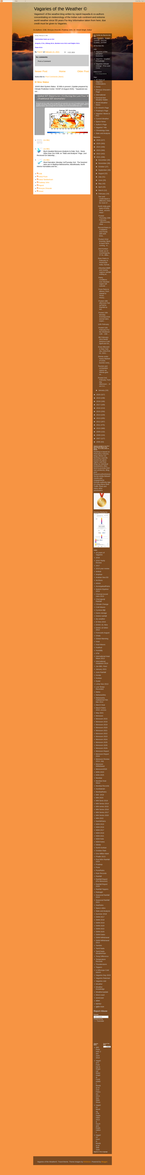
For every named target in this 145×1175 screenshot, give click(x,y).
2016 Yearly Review (100, 562)
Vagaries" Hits (101, 127)
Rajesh (41, 185)
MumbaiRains (101, 792)
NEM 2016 (100, 827)
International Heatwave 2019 (102, 662)
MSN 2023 (100, 772)
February (102, 194)
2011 (98, 425)
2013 (98, 418)
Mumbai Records (102, 786)
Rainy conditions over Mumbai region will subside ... (103, 282)
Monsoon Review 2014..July (102, 760)
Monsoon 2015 (101, 719)
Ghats (98, 636)
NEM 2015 (100, 824)
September (102, 170)
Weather (99, 984)
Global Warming (102, 639)
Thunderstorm (101, 964)
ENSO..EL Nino (102, 625)
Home (62, 71)
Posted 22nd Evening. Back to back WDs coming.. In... (104, 242)
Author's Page (101, 125)
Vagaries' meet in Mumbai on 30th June (98, 1142)
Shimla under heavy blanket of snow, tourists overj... (104, 360)
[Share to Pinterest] (74, 52)
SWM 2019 (100, 923)
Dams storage (101, 613)
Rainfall (99, 876)
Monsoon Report (102, 751)
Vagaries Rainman (103, 978)
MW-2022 (99, 818)
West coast (100, 995)
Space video (101, 908)
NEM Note (100, 839)
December (102, 160)
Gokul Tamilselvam (45, 180)
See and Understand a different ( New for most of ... (104, 200)
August (101, 173)
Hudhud (99, 647)
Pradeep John (43, 182)
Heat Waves (100, 645)
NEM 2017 (100, 830)
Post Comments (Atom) (54, 77)
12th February (103, 324)
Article (98, 583)
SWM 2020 (100, 926)
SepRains (99, 905)
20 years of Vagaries (100, 554)
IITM (97, 653)
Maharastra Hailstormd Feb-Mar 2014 (102, 700)
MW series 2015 (102, 806)
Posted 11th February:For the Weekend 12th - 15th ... (104, 331)
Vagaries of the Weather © (60, 8)
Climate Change (102, 604)
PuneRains (100, 870)
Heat (98, 642)
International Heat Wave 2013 (103, 657)
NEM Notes (100, 842)
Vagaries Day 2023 (103, 975)
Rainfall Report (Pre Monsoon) (101, 880)
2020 (98, 395)
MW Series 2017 (102, 812)
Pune (98, 867)
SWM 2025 (100, 932)
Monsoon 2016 (101, 722)
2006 (98, 442)
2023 (98, 150)
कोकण (98, 1001)
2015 (98, 411)
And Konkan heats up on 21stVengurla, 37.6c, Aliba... (104, 252)
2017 (98, 405)
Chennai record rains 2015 (102, 595)
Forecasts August (102, 633)
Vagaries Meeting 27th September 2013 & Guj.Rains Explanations (98, 1118)
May (100, 184)
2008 (98, 435)
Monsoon (99, 716)
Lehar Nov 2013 (102, 684)
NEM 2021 (100, 836)
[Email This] (68, 52)
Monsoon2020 (101, 769)
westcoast (100, 998)
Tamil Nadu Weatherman (101, 952)
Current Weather (102, 119)
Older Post (83, 71)
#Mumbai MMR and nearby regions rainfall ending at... (104, 271)
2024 (98, 147)
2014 (98, 415)
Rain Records (101, 873)
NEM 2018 (100, 833)
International (100, 95)
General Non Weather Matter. (102, 99)
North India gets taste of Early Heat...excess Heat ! (104, 209)
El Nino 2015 (101, 622)
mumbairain (100, 789)
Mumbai (99, 778)
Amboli (98, 571)
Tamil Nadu (100, 948)
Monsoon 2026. (102, 748)
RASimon (87, 1162)
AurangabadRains (103, 586)
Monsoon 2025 (101, 742)
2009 (98, 432)
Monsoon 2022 (101, 733)
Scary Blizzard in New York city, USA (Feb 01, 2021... (104, 350)
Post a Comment (44, 61)
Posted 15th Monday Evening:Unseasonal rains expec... (104, 317)
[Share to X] (71, 52)
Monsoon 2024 (101, 739)
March (101, 190)
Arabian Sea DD (102, 577)
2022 (98, 154)
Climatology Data (102, 130)
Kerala (98, 675)
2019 (98, 398)
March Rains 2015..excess (101, 709)
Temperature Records (101, 960)
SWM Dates (100, 935)
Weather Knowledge (100, 988)
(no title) (46, 140)
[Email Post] (64, 52)
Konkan (99, 678)
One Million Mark (102, 854)
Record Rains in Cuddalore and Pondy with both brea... (104, 232)
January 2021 (101, 669)
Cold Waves (100, 607)
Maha (98, 692)
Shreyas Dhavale (45, 188)
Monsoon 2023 (101, 736)
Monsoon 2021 (101, 730)
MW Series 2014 (102, 804)
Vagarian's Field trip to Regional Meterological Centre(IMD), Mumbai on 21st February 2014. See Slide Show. (98, 1081)
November (102, 163)
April (100, 187)
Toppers (99, 967)
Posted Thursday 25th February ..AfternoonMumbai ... (104, 220)
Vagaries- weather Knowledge (103, 60)
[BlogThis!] (70, 52)
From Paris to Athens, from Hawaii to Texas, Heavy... (103, 293)
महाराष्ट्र (98, 1004)
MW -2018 (100, 795)
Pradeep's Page (102, 111)
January (101, 390)
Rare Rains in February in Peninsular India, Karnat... (104, 261)
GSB (40, 174)
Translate (100, 1021)
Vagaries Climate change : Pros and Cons (103, 66)
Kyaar (98, 681)
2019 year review (102, 569)
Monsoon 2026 (101, 745)
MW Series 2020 (102, 815)
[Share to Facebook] (72, 52)
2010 (98, 428)
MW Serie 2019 (102, 801)
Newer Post (41, 71)
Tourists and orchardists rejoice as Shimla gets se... (103, 370)
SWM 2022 (100, 929)
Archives (99, 580)
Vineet (40, 191)
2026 (98, 140)
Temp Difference (102, 956)
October (101, 167)
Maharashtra (101, 695)
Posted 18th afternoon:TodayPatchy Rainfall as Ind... (104, 305)
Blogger (104, 1162)
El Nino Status (42, 82)
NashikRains (101, 821)
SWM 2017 (100, 917)
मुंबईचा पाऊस (100, 1007)
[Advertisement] (103, 1033)
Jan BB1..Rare (101, 666)
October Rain (101, 851)
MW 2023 (99, 798)
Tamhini (99, 945)
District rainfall (101, 616)
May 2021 (100, 713)
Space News (101, 122)
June (100, 180)
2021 (98, 157)
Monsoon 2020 (101, 728)
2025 (98, 143)
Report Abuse (100, 1011)
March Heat (100, 705)
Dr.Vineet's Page (102, 108)
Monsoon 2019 (101, 725)
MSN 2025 (100, 775)
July (100, 177)
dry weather (100, 619)
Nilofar (98, 845)
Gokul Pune (43, 177)
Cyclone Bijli (100, 610)
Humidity (99, 650)
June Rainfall (101, 672)
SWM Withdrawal (102, 937)
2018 (98, 401)
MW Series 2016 (102, 809)
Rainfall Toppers (102, 889)
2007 (98, 438)
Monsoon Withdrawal (100, 765)
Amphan (99, 574)
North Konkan (101, 848)
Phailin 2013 (100, 857)
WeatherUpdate (102, 992)
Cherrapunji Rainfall (100, 600)
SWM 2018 (100, 920)
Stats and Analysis (103, 133)
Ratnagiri (99, 892)
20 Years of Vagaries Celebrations (101, 82)
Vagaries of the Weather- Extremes (101, 54)
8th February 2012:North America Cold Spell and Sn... (104, 340)
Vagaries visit (101, 981)
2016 (98, 408)
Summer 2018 (101, 914)
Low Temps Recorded (100, 688)
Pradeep (99, 864)
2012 (98, 422)
